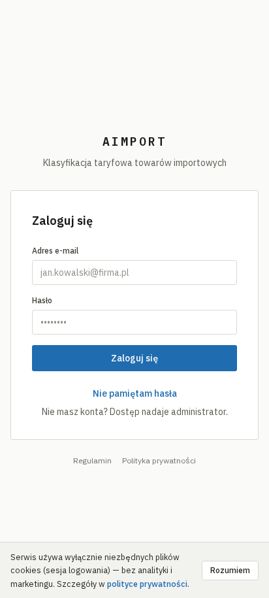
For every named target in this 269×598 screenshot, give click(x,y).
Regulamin (92, 460)
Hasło (42, 300)
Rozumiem (230, 570)
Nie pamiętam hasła (135, 393)
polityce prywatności (147, 583)
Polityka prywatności (159, 460)
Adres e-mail (55, 251)
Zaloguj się (134, 358)
